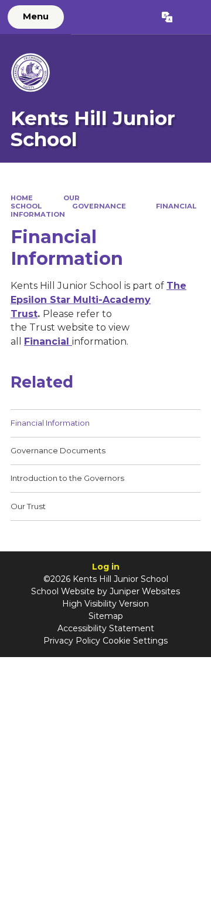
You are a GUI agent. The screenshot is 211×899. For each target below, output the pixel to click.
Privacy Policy (71, 640)
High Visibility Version (105, 603)
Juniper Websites (145, 591)
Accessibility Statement (105, 628)
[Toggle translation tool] (167, 17)
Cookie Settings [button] (135, 640)
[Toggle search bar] (191, 17)
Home (22, 198)
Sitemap (106, 616)
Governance (99, 206)
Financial (48, 341)
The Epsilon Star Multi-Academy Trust (98, 299)
